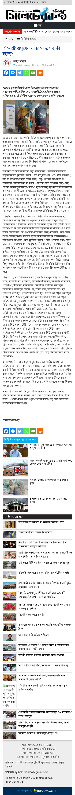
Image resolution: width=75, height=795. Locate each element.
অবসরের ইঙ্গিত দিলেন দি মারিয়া (35, 532)
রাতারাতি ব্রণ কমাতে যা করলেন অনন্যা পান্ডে (41, 522)
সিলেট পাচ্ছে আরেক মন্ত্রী (31, 615)
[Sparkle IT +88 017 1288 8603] (45, 790)
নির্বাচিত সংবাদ (28, 39)
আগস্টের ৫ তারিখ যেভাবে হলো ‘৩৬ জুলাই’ (48, 500)
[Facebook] (6, 73)
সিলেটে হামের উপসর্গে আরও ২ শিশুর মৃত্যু (49, 481)
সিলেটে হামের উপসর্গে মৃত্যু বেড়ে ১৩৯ (38, 733)
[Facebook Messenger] (13, 73)
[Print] (40, 73)
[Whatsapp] (26, 73)
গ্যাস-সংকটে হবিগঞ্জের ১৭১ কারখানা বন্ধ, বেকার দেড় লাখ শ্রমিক (51, 462)
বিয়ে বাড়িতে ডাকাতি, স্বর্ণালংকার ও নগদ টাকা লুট (43, 665)
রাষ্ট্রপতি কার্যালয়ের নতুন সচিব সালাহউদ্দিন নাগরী (43, 573)
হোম (10, 39)
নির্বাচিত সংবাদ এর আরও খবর (20, 439)
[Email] (33, 73)
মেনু (39, 25)
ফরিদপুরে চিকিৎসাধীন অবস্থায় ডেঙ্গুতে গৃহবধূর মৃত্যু (44, 563)
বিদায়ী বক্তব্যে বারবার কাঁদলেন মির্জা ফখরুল (41, 655)
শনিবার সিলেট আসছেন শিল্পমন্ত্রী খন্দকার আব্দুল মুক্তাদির (51, 446)
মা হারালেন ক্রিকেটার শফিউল (33, 635)
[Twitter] (20, 73)
